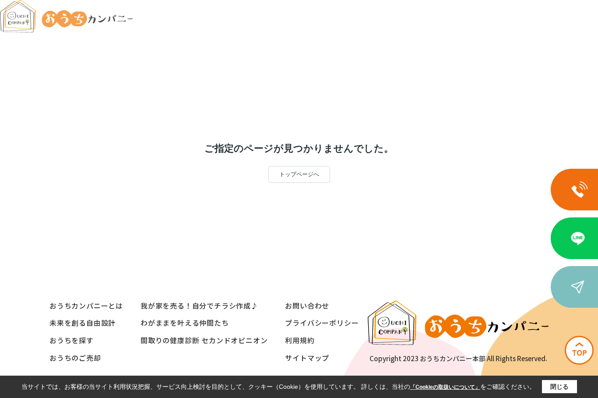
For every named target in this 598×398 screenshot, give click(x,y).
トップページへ (299, 174)
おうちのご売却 (75, 357)
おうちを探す (71, 340)
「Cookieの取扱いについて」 (445, 387)
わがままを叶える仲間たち (185, 322)
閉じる (559, 386)
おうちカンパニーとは (86, 305)
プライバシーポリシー (322, 322)
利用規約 (299, 340)
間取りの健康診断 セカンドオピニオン (204, 340)
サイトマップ (307, 357)
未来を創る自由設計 (82, 322)
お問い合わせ (307, 305)
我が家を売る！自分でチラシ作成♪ (199, 305)
